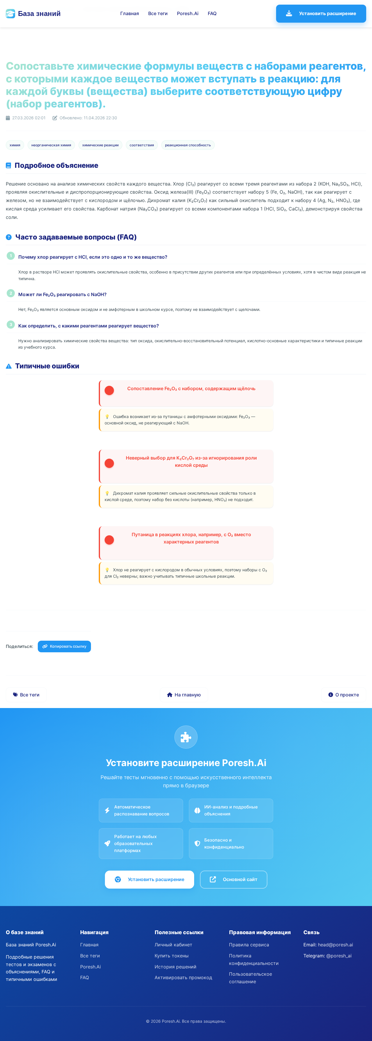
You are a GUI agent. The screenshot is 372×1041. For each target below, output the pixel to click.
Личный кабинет (173, 945)
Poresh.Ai (187, 13)
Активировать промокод (183, 977)
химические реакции (100, 145)
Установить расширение (327, 13)
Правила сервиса (249, 945)
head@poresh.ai (335, 945)
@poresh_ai (339, 956)
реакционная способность (188, 145)
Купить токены (172, 956)
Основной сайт (240, 879)
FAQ (212, 13)
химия (15, 145)
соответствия (142, 145)
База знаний (39, 13)
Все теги (158, 13)
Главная (129, 13)
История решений (175, 967)
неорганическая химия (51, 145)
